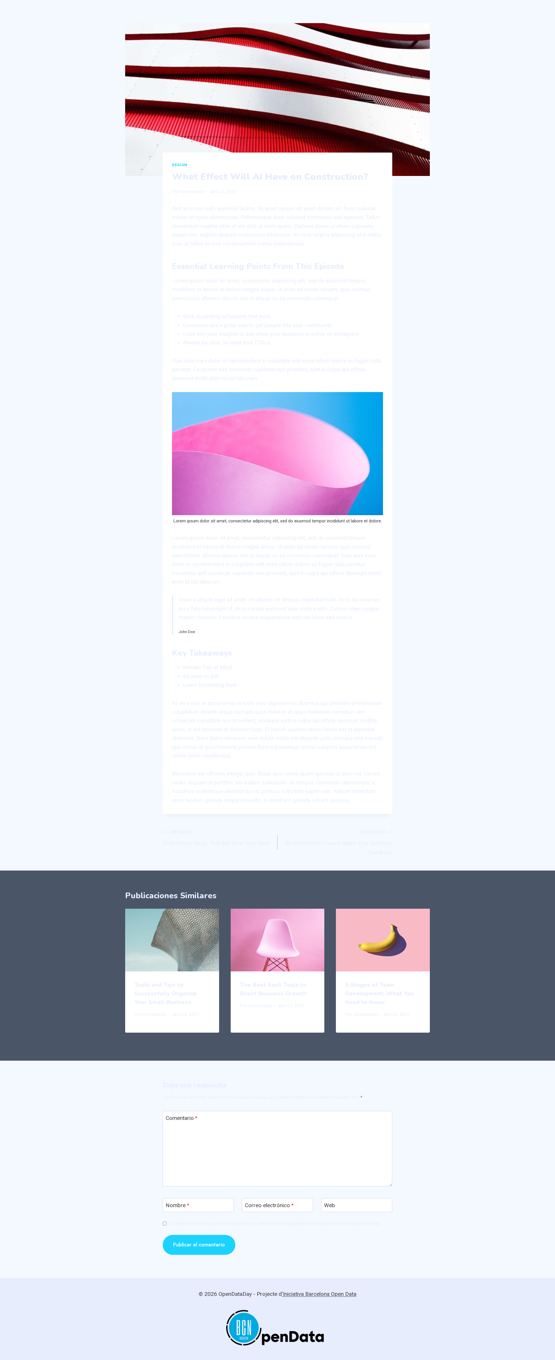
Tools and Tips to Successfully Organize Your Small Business (165, 993)
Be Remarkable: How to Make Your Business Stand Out (338, 842)
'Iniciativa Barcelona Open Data (319, 1294)
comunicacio (192, 191)
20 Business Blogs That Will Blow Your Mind (216, 838)
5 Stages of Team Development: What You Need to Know (379, 993)
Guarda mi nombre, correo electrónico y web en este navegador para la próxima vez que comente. (275, 1223)
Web (329, 1205)
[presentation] (172, 940)
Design (179, 165)
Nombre (177, 1205)
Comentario (181, 1118)
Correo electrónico (269, 1205)
